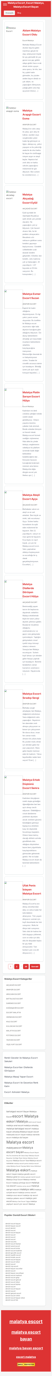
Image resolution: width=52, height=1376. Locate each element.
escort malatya (26, 1356)
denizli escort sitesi (12, 1262)
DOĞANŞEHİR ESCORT (15, 1008)
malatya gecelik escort (26, 1174)
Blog (19, 13)
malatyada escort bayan (16, 1135)
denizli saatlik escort (13, 1255)
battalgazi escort (14, 1111)
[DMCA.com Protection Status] (26, 1366)
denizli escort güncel (13, 1280)
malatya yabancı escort (15, 1198)
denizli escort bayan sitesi (15, 1298)
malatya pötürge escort (21, 1183)
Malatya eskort (18, 1170)
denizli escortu (10, 1242)
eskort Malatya (17, 1121)
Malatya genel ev (13, 1177)
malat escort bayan (34, 1122)
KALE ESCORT (11, 1022)
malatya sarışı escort (24, 1186)
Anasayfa (9, 13)
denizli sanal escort (12, 1246)
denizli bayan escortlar (13, 1269)
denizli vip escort (11, 1266)
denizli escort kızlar (12, 1248)
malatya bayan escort (26, 1348)
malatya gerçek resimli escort (30, 1177)
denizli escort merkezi (13, 1275)
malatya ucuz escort (14, 1195)
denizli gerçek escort (13, 1293)
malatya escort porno (21, 1163)
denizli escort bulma (12, 1284)
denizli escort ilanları (13, 1244)
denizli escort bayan (13, 1224)
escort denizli (10, 1228)
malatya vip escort (30, 1195)
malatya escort (26, 1321)
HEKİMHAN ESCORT (14, 1017)
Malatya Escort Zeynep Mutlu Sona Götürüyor (26, 1166)
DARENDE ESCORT (13, 1003)
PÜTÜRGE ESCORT (13, 1035)
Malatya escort (20, 1142)
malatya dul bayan (20, 1137)
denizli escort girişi (12, 1277)
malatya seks (27, 1189)
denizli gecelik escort (13, 1253)
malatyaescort (14, 1147)
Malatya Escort (13, 1031)
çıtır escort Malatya (27, 1204)
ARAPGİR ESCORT (29, 125)
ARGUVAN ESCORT (13, 994)
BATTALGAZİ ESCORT (14, 999)
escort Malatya (25, 1116)
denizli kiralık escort (12, 1257)
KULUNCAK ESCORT (14, 1026)
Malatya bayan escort (29, 1132)
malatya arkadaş (31, 1125)
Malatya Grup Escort (14, 1180)
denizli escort (10, 1230)
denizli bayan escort (13, 1226)
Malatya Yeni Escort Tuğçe (21, 1201)
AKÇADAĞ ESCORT (30, 209)
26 (26, 966)
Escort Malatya (28, 40)
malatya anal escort (14, 1125)
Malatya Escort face (21, 1161)
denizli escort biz (11, 1300)
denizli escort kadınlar (13, 1251)
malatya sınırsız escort (27, 1193)
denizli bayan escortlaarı (14, 1273)
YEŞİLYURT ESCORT (14, 1044)
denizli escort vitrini (12, 1296)
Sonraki (34, 966)
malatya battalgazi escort (18, 1128)
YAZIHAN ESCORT (13, 1040)
